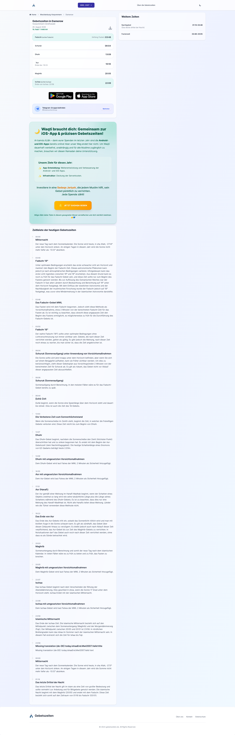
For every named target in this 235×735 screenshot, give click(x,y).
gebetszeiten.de (112, 727)
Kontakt (189, 717)
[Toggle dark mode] (200, 5)
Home (34, 14)
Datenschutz (200, 717)
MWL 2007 (84, 5)
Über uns (179, 717)
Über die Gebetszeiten (146, 5)
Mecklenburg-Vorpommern (51, 14)
